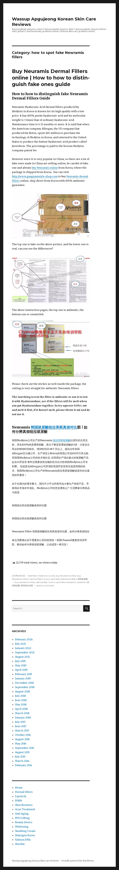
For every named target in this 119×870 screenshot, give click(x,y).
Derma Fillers (36, 579)
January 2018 (23, 717)
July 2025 (20, 643)
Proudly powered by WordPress (78, 860)
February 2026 (24, 639)
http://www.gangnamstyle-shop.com (35, 176)
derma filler (42, 582)
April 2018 (21, 708)
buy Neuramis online (45, 167)
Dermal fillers (24, 791)
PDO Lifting (22, 817)
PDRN (18, 800)
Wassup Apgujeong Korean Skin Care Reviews (35, 860)
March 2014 (22, 760)
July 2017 (20, 721)
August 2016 (22, 739)
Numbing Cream (25, 830)
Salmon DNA (23, 839)
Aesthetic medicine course (41, 575)
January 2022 (23, 648)
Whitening (21, 826)
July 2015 (20, 756)
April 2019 (21, 669)
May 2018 (20, 704)
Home (18, 787)
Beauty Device (23, 822)
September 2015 (24, 747)
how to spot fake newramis (62, 582)
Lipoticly (20, 796)
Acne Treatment (25, 809)
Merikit (20, 844)
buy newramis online (25, 582)
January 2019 (23, 678)
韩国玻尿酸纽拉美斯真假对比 (54, 427)
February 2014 (23, 765)
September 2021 (24, 652)
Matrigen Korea (25, 835)
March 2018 (22, 713)
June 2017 (20, 726)
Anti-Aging (22, 813)
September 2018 (25, 687)
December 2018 (24, 682)
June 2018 (21, 700)
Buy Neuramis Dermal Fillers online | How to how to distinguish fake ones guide (51, 77)
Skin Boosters (24, 804)
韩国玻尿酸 (83, 579)
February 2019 (23, 674)
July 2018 (20, 695)
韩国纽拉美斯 (27, 585)
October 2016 (23, 734)
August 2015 (22, 752)
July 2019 (20, 661)
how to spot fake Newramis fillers (60, 579)
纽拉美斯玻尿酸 (61, 440)
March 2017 (22, 730)
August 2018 (22, 691)
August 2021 (22, 656)
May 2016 (20, 743)
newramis (81, 582)
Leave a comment (45, 585)
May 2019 (20, 665)
